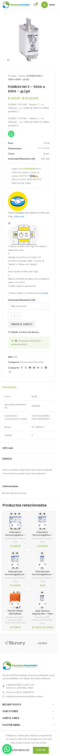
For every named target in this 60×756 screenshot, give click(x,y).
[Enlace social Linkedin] (38, 367)
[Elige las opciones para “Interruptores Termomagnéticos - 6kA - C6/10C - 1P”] (39, 564)
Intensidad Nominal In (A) (21, 299)
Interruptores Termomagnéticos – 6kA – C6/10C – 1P (42, 574)
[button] (7, 749)
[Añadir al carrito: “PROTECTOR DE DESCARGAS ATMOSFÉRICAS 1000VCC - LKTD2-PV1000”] (12, 604)
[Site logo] (16, 4)
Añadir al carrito (21, 324)
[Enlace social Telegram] (46, 367)
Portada (12, 75)
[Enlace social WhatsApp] (42, 367)
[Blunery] (15, 643)
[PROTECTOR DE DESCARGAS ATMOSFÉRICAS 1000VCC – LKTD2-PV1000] (15, 600)
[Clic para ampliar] (8, 60)
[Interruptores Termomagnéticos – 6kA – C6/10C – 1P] (42, 560)
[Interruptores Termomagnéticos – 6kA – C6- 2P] (15, 560)
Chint (15, 542)
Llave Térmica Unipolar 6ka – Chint (42, 612)
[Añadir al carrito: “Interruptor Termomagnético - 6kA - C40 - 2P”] (39, 525)
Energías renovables (15, 617)
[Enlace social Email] (30, 367)
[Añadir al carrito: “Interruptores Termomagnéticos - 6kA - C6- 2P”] (12, 564)
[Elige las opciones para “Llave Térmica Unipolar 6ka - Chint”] (39, 604)
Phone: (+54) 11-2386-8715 (20, 692)
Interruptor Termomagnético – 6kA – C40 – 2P (42, 535)
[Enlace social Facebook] (22, 367)
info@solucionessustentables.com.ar (24, 696)
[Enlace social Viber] (10, 372)
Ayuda (45, 293)
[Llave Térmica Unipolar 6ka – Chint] (42, 600)
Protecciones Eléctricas (32, 362)
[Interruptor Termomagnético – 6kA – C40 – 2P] (42, 521)
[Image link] (20, 665)
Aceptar (41, 750)
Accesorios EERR (15, 620)
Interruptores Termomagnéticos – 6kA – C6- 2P (15, 574)
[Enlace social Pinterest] (34, 367)
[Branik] (42, 643)
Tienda (21, 75)
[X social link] (26, 367)
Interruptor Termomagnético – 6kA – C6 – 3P (15, 535)
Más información (19, 750)
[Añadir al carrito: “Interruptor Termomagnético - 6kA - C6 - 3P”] (12, 525)
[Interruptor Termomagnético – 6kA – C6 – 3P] (15, 521)
